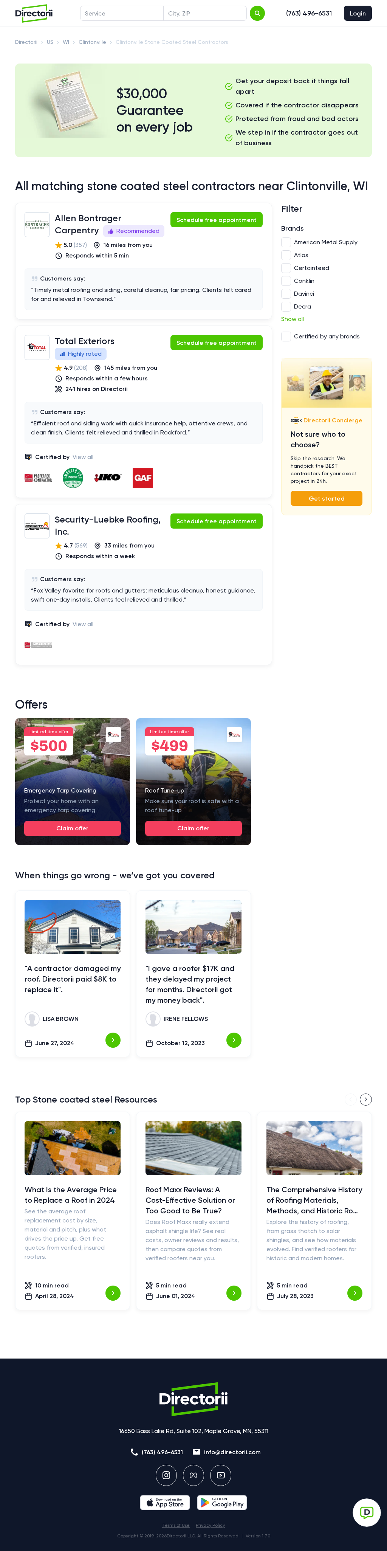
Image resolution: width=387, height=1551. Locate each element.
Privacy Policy (210, 1525)
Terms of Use (176, 1525)
